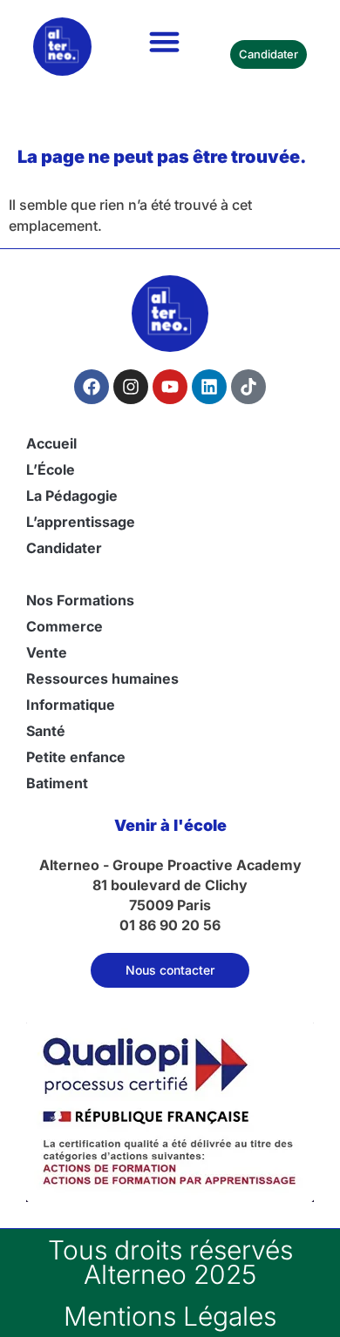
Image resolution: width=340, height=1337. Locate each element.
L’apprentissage (80, 521)
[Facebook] (91, 386)
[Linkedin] (209, 386)
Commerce (64, 626)
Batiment (57, 783)
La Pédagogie (72, 495)
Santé (45, 730)
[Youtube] (170, 386)
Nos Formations (80, 600)
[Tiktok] (248, 386)
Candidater (64, 548)
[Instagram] (130, 386)
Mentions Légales (170, 1316)
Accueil (51, 443)
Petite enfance (76, 757)
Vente (46, 652)
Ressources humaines (102, 678)
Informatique (70, 704)
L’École (50, 469)
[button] (164, 41)
